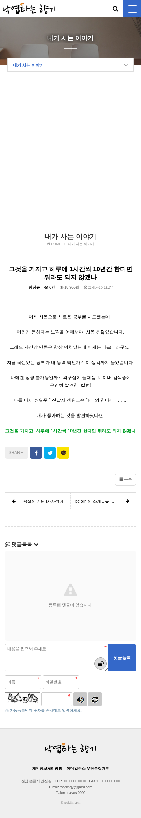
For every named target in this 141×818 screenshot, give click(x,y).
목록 (127, 479)
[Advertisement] (70, 154)
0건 (51, 287)
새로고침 (95, 699)
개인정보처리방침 (47, 768)
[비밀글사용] (100, 663)
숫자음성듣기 (80, 699)
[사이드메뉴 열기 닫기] (132, 8)
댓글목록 (22, 544)
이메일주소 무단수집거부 (88, 768)
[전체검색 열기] (115, 8)
